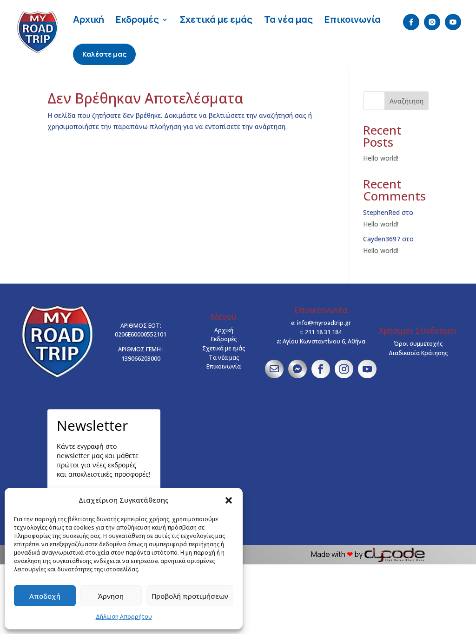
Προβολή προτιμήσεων (190, 596)
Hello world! (380, 158)
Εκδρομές (137, 19)
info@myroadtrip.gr (324, 323)
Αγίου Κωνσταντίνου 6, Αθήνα (324, 341)
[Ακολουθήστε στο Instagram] (344, 369)
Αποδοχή (44, 596)
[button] (228, 500)
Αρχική (88, 19)
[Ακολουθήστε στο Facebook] (320, 369)
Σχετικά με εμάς (216, 19)
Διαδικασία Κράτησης (418, 353)
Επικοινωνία (352, 19)
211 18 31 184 (323, 332)
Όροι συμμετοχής (418, 344)
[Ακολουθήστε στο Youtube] (367, 369)
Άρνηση (111, 596)
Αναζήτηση (406, 101)
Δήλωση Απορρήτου (124, 617)
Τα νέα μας (288, 19)
